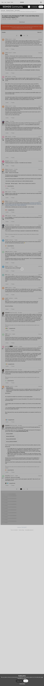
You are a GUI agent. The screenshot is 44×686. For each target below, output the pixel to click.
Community (3, 10)
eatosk (6, 287)
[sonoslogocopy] (22, 2)
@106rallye (7, 138)
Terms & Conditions (14, 530)
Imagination (7, 386)
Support (8, 2)
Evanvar (6, 240)
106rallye (7, 121)
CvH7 (6, 76)
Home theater (17, 10)
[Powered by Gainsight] (22, 527)
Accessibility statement (29, 530)
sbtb (6, 274)
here (34, 449)
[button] (1, 7)
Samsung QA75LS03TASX (11, 438)
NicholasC (7, 161)
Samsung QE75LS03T (10, 436)
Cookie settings (21, 530)
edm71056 (7, 346)
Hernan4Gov (7, 475)
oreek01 (6, 298)
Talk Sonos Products (10, 10)
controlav (7, 225)
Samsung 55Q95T (9, 433)
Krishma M (7, 312)
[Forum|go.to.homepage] (13, 7)
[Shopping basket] (41, 2)
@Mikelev (7, 193)
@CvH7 (6, 123)
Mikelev (6, 169)
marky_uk (7, 251)
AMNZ (6, 334)
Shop (2, 2)
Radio (12, 2)
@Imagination (8, 427)
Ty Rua (6, 39)
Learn (5, 2)
